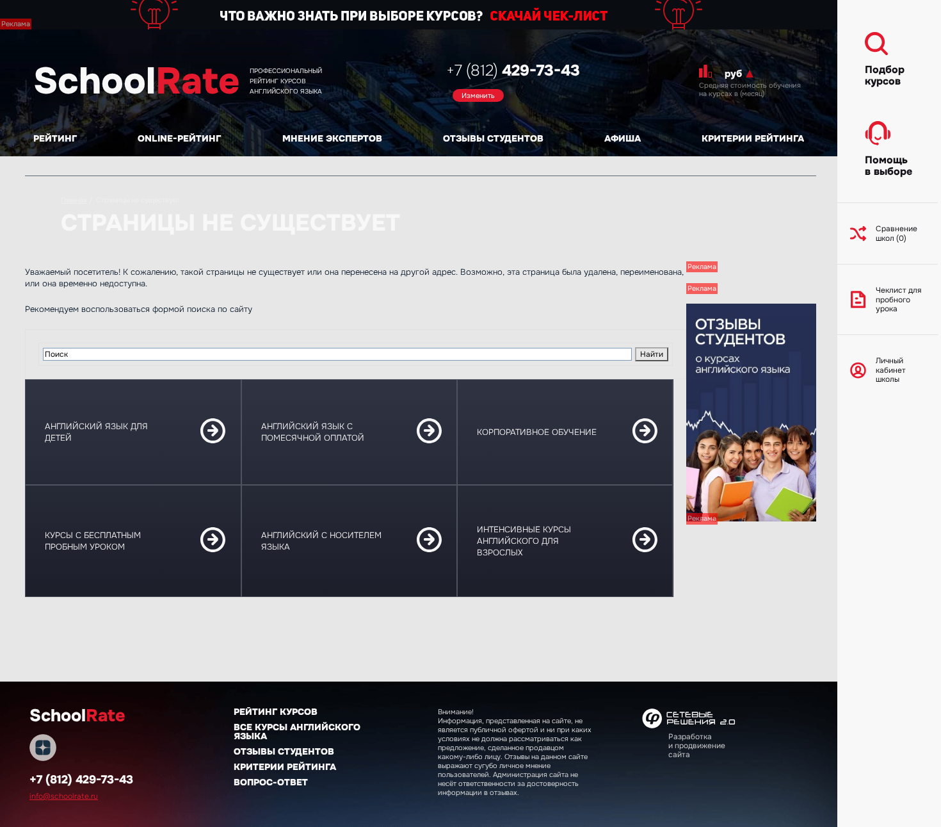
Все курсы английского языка (297, 732)
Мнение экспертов (332, 138)
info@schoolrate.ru (63, 796)
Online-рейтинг (179, 138)
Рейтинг (55, 138)
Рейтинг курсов (276, 711)
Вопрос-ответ (271, 782)
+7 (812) (513, 70)
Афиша (622, 138)
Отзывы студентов (493, 138)
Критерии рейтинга (753, 138)
